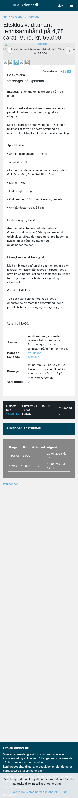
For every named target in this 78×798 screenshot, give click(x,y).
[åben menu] (71, 6)
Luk (64, 791)
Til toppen (12, 483)
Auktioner (17, 16)
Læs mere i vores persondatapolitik (34, 791)
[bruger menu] (60, 6)
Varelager (34, 16)
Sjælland (33, 357)
